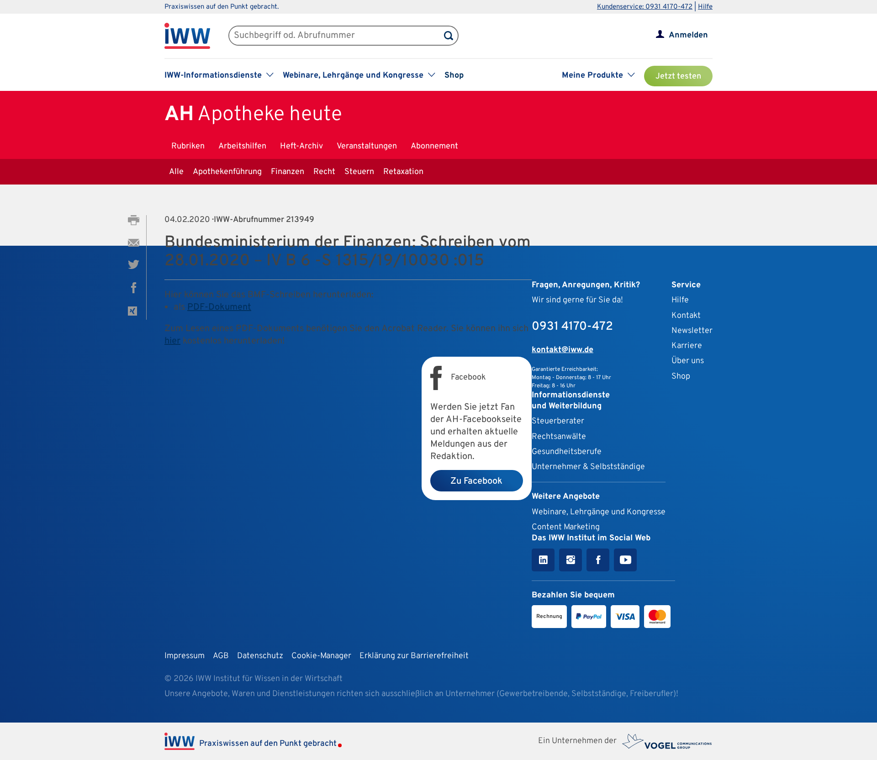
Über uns (687, 361)
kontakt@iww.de (562, 350)
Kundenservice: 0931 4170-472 (644, 7)
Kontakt (686, 316)
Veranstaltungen (367, 146)
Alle (176, 172)
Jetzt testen (678, 76)
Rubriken (188, 146)
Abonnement (434, 146)
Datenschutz (260, 656)
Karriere (686, 346)
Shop (454, 75)
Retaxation (403, 172)
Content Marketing (566, 527)
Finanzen (287, 172)
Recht (324, 172)
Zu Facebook (476, 481)
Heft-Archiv (301, 146)
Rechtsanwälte (559, 437)
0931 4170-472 (572, 326)
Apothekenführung (227, 172)
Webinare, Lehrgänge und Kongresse (599, 512)
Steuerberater (558, 421)
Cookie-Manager (321, 656)
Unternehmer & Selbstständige (588, 467)
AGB (221, 656)
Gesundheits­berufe (567, 452)
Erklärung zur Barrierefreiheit (414, 656)
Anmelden (688, 35)
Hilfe (705, 7)
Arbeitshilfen (242, 146)
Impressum (184, 656)
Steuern (359, 172)
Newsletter (692, 331)
